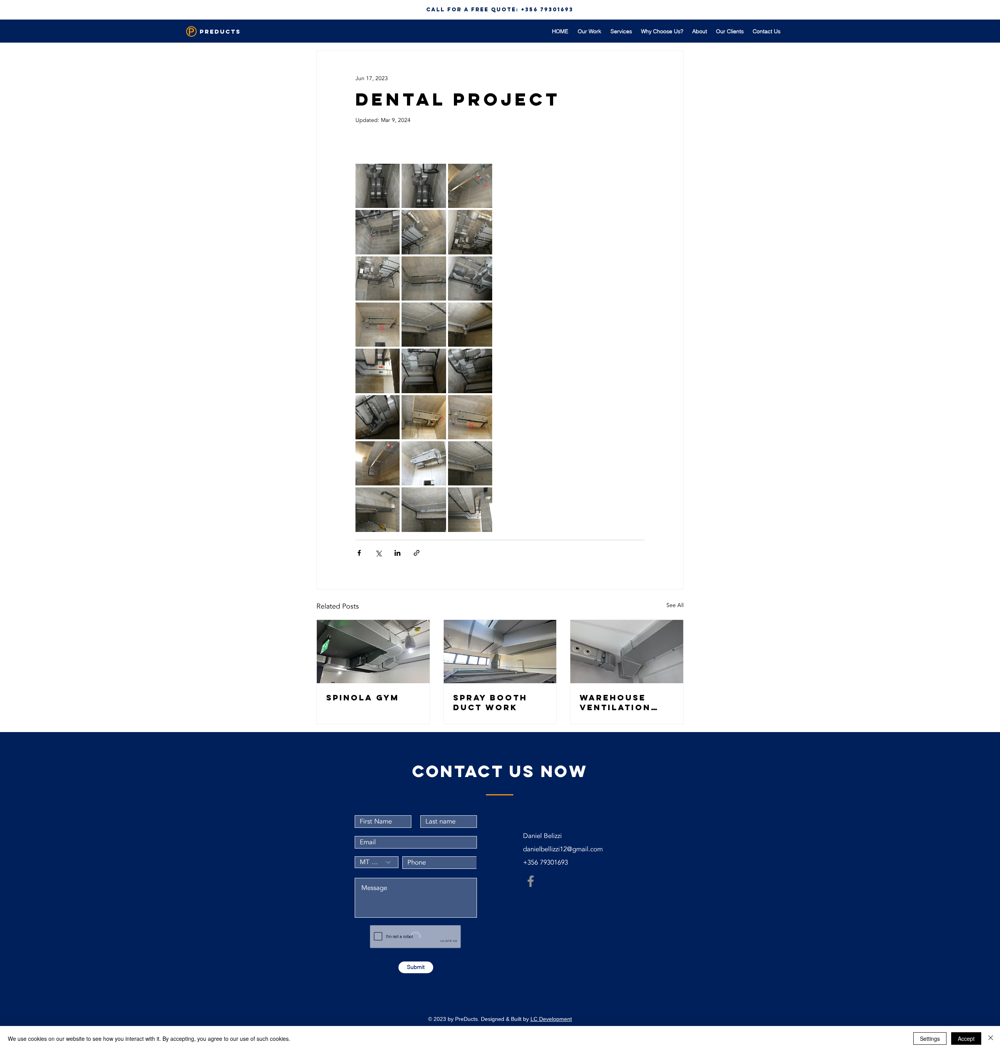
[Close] (990, 1038)
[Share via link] (416, 553)
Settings (930, 1038)
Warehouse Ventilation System (615, 702)
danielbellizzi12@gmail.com (563, 849)
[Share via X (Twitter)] (378, 553)
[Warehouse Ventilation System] (626, 651)
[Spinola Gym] (373, 651)
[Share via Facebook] (359, 553)
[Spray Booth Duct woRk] (500, 651)
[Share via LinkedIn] (397, 553)
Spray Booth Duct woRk (490, 702)
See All (675, 605)
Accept (966, 1038)
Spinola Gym (362, 697)
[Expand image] (377, 186)
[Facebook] (530, 881)
